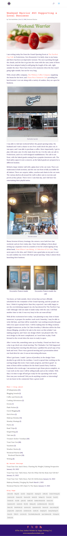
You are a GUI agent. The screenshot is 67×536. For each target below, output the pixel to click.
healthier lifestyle (39, 500)
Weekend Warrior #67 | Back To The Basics (22, 486)
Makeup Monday (13, 418)
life (26, 504)
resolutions (27, 510)
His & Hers (10, 414)
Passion (45, 507)
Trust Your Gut (12, 442)
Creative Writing (54, 493)
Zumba (10, 517)
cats (23, 493)
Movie (51, 504)
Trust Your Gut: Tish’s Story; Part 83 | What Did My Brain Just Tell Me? (33, 473)
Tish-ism (10, 435)
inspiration (11, 504)
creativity (10, 497)
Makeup (33, 504)
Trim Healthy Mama (34, 514)
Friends (10, 500)
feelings (41, 497)
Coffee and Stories (13, 397)
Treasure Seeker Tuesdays (16, 439)
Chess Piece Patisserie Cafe (37, 77)
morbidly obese (42, 504)
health (30, 500)
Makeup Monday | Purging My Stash (20, 482)
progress (10, 510)
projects (19, 510)
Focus (48, 497)
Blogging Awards (13, 393)
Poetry (9, 425)
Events (9, 404)
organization (36, 507)
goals (23, 500)
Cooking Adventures (14, 400)
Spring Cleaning (53, 510)
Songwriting (11, 432)
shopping (43, 510)
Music (9, 507)
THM (16, 514)
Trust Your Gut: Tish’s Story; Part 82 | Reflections (25, 479)
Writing (9, 459)
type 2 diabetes (46, 514)
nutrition (27, 507)
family (34, 497)
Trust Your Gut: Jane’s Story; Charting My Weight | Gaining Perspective (33, 467)
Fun (17, 500)
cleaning (38, 493)
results (35, 510)
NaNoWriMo (18, 507)
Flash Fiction (11, 407)
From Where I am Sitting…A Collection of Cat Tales (34, 249)
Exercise (27, 497)
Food (55, 497)
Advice (10, 493)
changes (30, 493)
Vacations (10, 446)
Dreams (19, 497)
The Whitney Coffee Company (39, 75)
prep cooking (54, 507)
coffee (45, 493)
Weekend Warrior (32, 19)
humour (50, 500)
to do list (23, 514)
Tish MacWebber (13, 19)
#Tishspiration (12, 390)
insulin (19, 504)
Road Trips (11, 428)
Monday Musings (13, 421)
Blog (17, 493)
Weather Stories (12, 449)
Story (9, 514)
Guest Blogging (12, 411)
